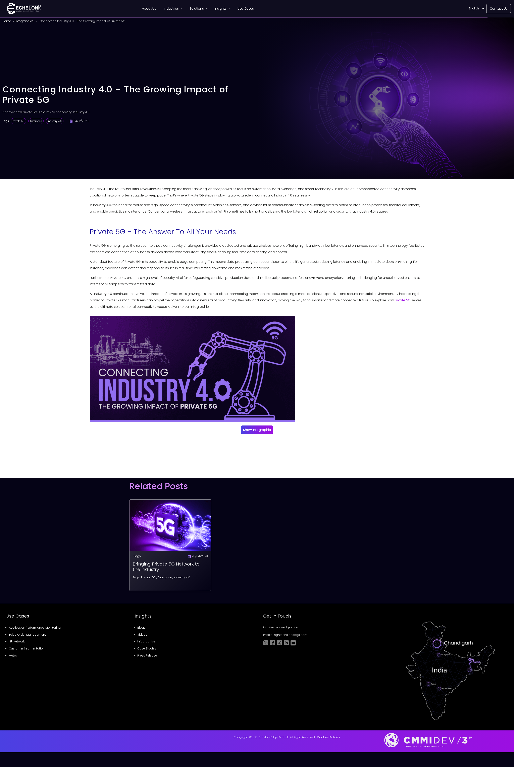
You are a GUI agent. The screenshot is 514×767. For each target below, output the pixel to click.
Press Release (147, 655)
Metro (13, 655)
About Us (149, 8)
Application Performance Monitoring (35, 628)
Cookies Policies (328, 737)
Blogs (137, 556)
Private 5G (18, 121)
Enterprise (36, 121)
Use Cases (246, 8)
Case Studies (146, 648)
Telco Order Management (27, 635)
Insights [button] (221, 8)
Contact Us (498, 8)
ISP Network (17, 641)
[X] (265, 442)
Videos (142, 635)
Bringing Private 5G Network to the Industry (166, 566)
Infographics (24, 21)
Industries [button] (171, 8)
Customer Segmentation (27, 648)
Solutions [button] (197, 8)
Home (6, 21)
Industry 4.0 (55, 121)
